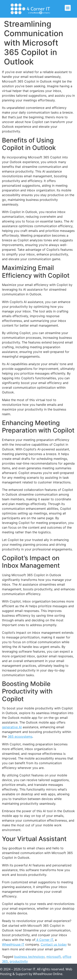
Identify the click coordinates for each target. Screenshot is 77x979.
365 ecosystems (20, 736)
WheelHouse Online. (48, 974)
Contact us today (54, 944)
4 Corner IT (44, 940)
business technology (29, 957)
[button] (68, 8)
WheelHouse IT (13, 944)
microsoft (53, 957)
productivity (19, 961)
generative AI (12, 727)
